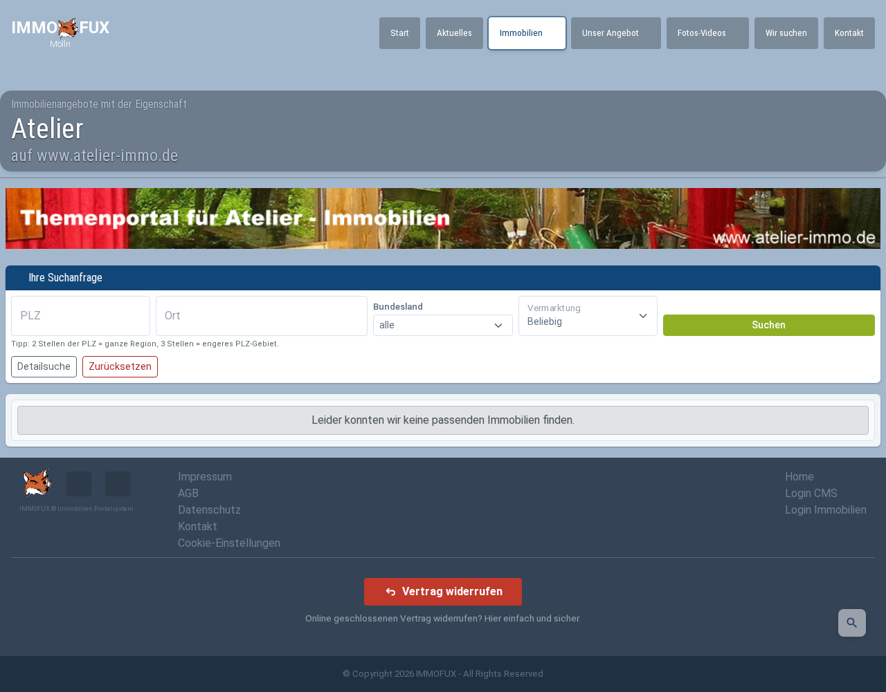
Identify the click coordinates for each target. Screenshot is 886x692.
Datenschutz (209, 509)
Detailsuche (44, 366)
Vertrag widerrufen (452, 591)
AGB (188, 493)
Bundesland (398, 306)
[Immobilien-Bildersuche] (852, 623)
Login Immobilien (826, 509)
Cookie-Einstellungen (229, 543)
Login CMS (811, 493)
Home (799, 476)
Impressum (205, 476)
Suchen (769, 324)
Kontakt (197, 526)
